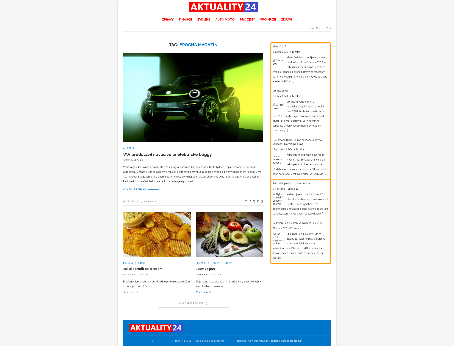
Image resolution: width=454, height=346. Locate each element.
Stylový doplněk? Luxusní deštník (291, 183)
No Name (138, 159)
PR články (230, 340)
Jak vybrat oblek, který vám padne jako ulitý (297, 222)
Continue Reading (134, 189)
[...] (292, 81)
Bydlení (203, 19)
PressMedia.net (163, 340)
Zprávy (168, 19)
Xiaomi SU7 (279, 46)
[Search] (325, 7)
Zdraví (286, 19)
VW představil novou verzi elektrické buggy (167, 154)
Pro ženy (247, 19)
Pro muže (268, 19)
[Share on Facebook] (250, 201)
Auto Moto (225, 19)
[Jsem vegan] (229, 234)
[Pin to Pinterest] (258, 201)
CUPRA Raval (280, 90)
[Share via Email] (262, 201)
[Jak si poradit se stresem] (157, 234)
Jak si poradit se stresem (142, 269)
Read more (129, 292)
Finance (185, 19)
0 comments (150, 201)
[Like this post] (246, 201)
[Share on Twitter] (254, 201)
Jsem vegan (205, 269)
